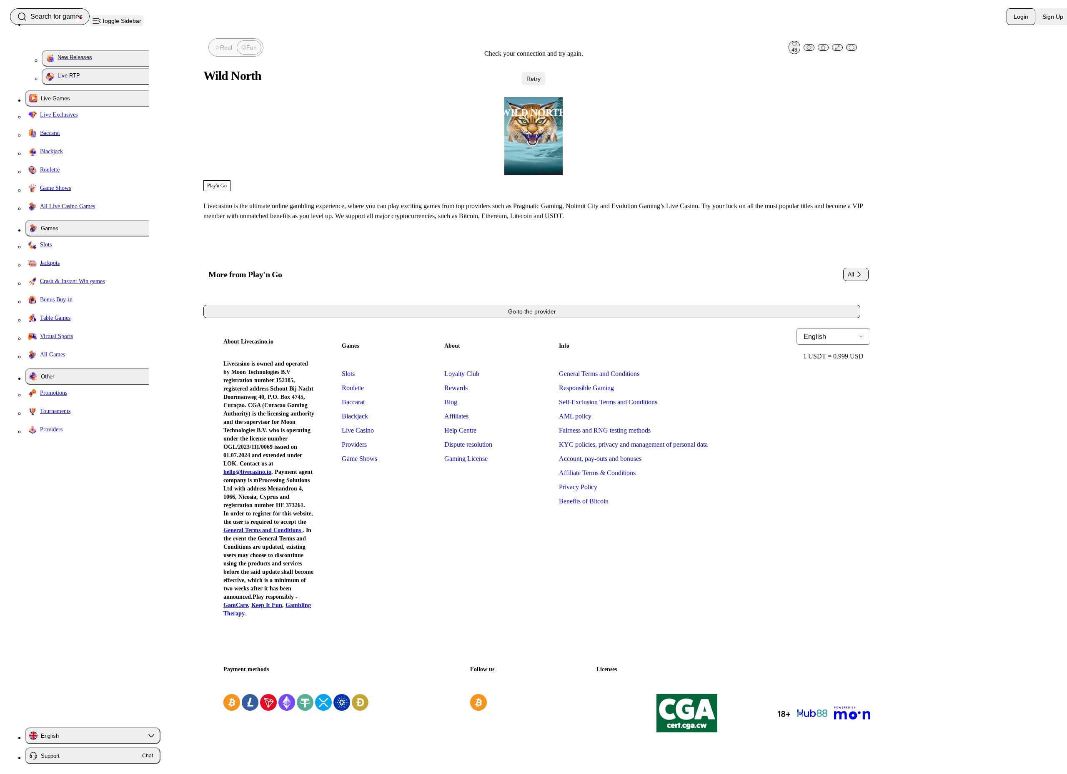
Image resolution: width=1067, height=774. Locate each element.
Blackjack (355, 416)
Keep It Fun (266, 605)
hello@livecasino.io (247, 472)
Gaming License (466, 458)
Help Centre (460, 430)
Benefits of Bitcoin (584, 501)
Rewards (456, 387)
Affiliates (456, 416)
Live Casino (358, 430)
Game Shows (359, 458)
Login (1021, 16)
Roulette (353, 387)
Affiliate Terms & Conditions (597, 472)
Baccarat (353, 402)
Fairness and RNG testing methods (605, 430)
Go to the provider (532, 311)
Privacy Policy (578, 486)
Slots (348, 373)
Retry (533, 78)
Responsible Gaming (586, 387)
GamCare (235, 605)
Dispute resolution (468, 444)
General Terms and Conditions (263, 530)
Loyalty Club (461, 373)
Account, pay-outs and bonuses (600, 458)
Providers (354, 444)
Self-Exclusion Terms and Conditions (608, 402)
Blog (450, 402)
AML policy (575, 416)
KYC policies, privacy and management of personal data (633, 444)
